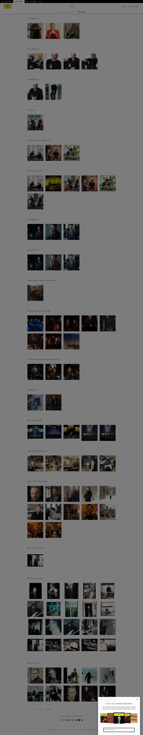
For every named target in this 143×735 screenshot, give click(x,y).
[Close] (137, 699)
